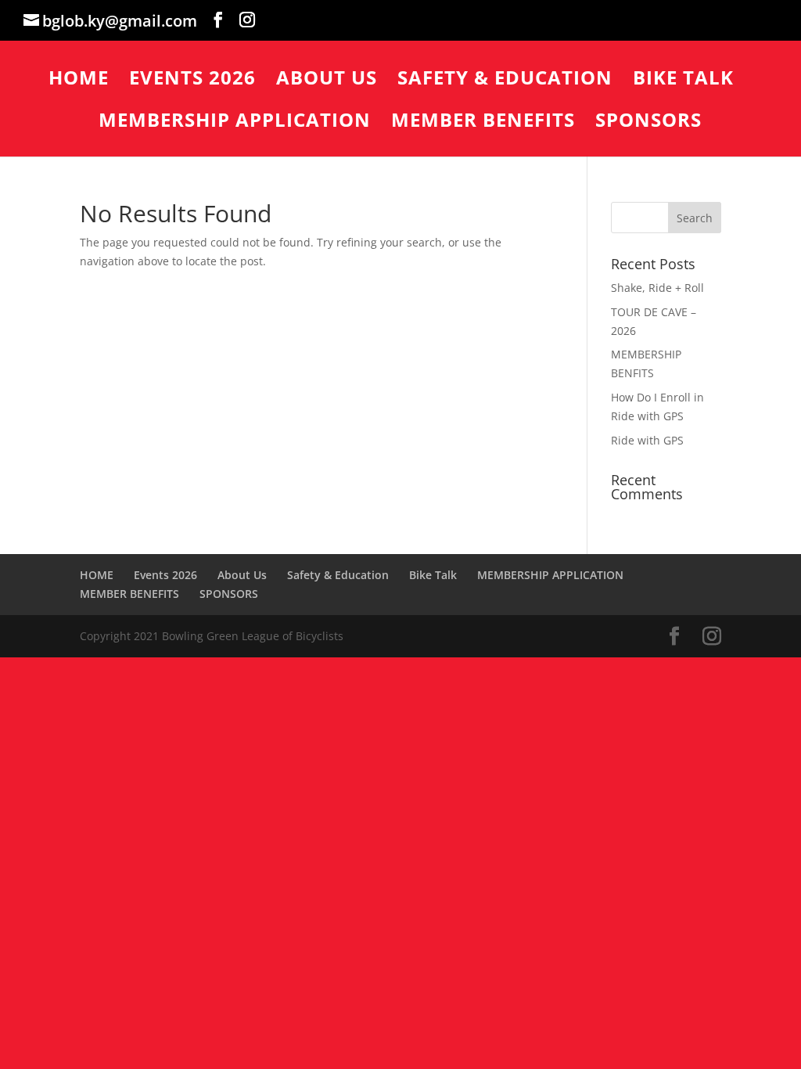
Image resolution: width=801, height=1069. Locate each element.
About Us (326, 81)
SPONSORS (648, 123)
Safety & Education (504, 81)
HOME (78, 81)
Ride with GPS (647, 440)
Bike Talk (683, 81)
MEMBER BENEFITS (483, 123)
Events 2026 (192, 81)
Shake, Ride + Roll (657, 287)
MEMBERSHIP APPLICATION (235, 123)
